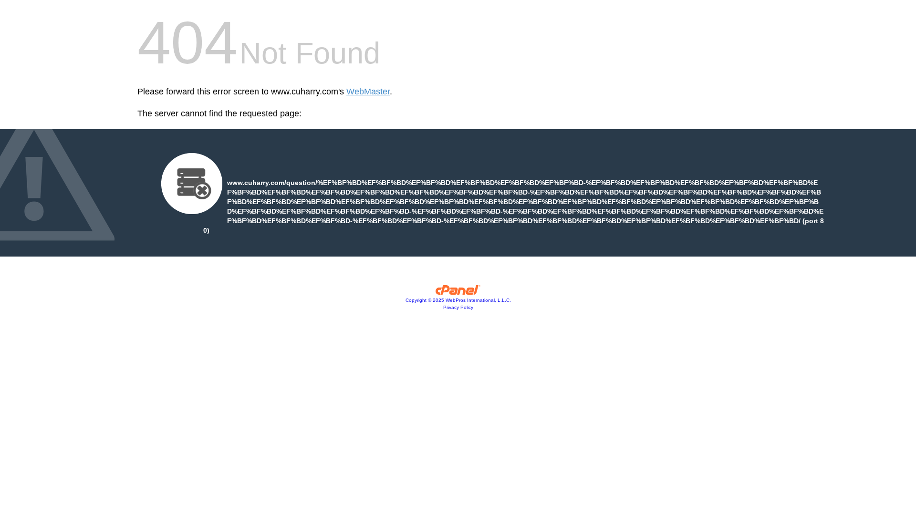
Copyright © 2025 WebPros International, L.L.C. (458, 300)
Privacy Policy (458, 307)
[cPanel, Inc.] (458, 292)
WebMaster (368, 91)
